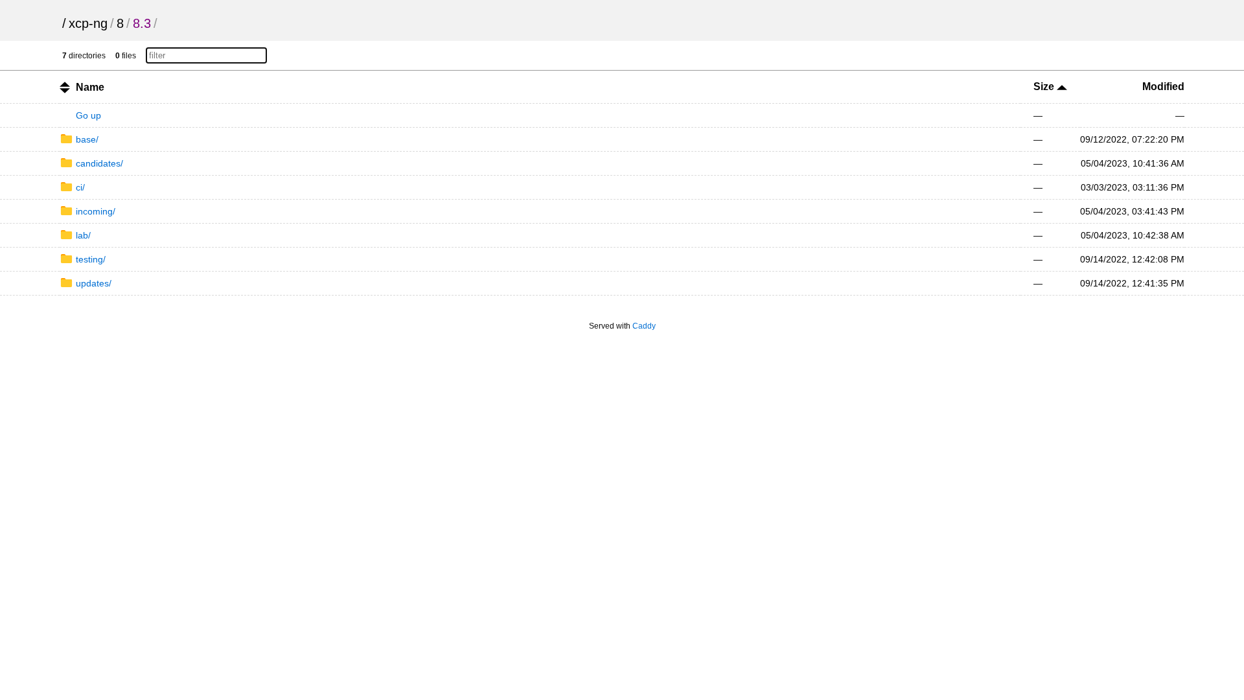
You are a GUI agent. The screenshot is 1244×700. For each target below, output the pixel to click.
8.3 (142, 23)
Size (1045, 86)
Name (90, 87)
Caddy (644, 326)
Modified (1163, 86)
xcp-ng (88, 23)
